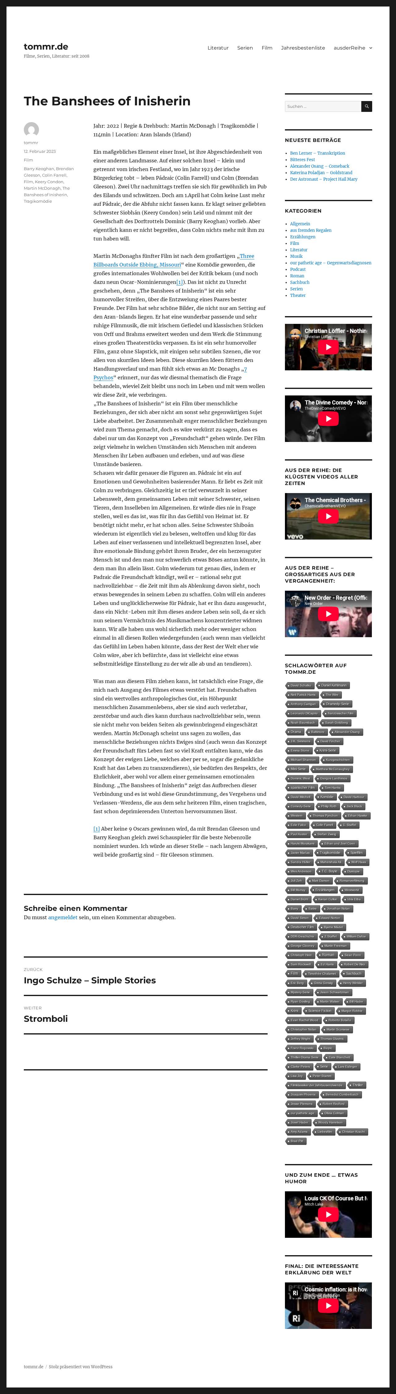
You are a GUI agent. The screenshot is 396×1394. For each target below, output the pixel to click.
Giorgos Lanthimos (333, 778)
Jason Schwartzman (334, 992)
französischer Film (340, 713)
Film (267, 48)
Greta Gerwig (323, 983)
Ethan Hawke (357, 815)
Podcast (298, 269)
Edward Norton (329, 918)
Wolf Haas (358, 862)
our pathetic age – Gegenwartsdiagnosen (331, 263)
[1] (179, 282)
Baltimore (318, 732)
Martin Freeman (336, 945)
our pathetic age (302, 1113)
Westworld (352, 890)
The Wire (332, 694)
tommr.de (46, 46)
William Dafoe (356, 936)
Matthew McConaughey (333, 769)
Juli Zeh (296, 880)
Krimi (294, 1010)
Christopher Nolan (303, 1029)
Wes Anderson (301, 871)
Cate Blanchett (339, 1057)
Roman (297, 276)
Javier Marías (300, 852)
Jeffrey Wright (300, 1038)
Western (297, 815)
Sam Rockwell (301, 964)
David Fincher (330, 741)
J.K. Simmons (300, 741)
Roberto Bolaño (340, 1020)
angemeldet (63, 917)
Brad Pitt (297, 1141)
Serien (245, 48)
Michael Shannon (303, 759)
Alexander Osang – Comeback (319, 166)
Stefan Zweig (326, 834)
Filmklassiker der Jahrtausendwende (316, 1085)
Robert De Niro (354, 964)
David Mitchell (300, 797)
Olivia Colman (334, 1113)
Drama (296, 732)
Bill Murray (298, 890)
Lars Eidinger (347, 1066)
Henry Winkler (353, 983)
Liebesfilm (325, 1131)
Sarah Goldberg (336, 722)
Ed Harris (327, 964)
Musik (296, 256)
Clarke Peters (300, 1066)
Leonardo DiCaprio (304, 713)
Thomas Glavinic (332, 1038)
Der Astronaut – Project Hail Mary (323, 179)
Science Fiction (319, 1010)
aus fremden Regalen (311, 230)
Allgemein (300, 224)
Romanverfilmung (352, 880)
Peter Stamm (322, 1076)
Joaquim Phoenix (303, 1094)
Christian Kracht (353, 1131)
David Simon (300, 918)
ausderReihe (349, 48)
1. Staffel (349, 825)
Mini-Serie (298, 769)
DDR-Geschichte (302, 936)
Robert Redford (334, 1103)
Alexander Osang (347, 732)
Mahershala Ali (331, 862)
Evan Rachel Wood (304, 1020)
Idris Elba (354, 899)
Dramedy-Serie (337, 704)
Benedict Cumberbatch (342, 1094)
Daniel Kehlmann (333, 685)
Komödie (327, 797)
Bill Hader (356, 1001)
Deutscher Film (302, 927)
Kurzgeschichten (338, 759)
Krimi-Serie (328, 750)
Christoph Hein (301, 955)
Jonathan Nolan (338, 908)
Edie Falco (298, 825)
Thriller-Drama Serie (305, 1057)
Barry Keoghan (39, 168)
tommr (31, 142)
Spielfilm (357, 852)
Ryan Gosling (300, 1001)
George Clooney (302, 945)
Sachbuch (300, 282)
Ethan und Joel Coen (340, 843)
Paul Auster (299, 834)
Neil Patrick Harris (303, 694)
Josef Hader (299, 1122)
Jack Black (354, 806)
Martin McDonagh (42, 188)
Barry (294, 908)
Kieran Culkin (327, 899)
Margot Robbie (352, 1010)
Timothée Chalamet (322, 973)
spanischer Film (303, 787)
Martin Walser (329, 1001)
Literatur (218, 48)
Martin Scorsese (338, 1029)
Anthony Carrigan (303, 704)
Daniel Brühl (299, 899)
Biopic (328, 1048)
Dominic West (300, 778)
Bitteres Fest (302, 159)
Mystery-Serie (300, 992)
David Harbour (354, 797)
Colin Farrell (54, 175)
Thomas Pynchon (325, 815)
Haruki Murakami (302, 843)
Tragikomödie (38, 201)
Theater (298, 295)
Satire (312, 908)
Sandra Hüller (300, 862)
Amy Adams (299, 1131)
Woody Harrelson (330, 1122)
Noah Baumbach (303, 722)
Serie (324, 1066)
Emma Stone (300, 750)
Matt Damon (320, 880)
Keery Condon (49, 181)
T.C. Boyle (329, 871)
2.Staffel (331, 936)
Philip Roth (329, 806)
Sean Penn (353, 955)
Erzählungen (303, 237)
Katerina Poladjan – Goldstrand (321, 172)
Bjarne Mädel (333, 927)
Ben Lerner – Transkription (317, 153)
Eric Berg (297, 983)
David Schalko (301, 685)
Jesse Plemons (301, 1103)
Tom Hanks (333, 787)
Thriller (358, 1085)
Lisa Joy (297, 1076)
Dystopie (353, 871)
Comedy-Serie (301, 806)
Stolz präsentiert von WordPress (81, 1367)
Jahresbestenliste (303, 48)
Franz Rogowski (302, 1048)
